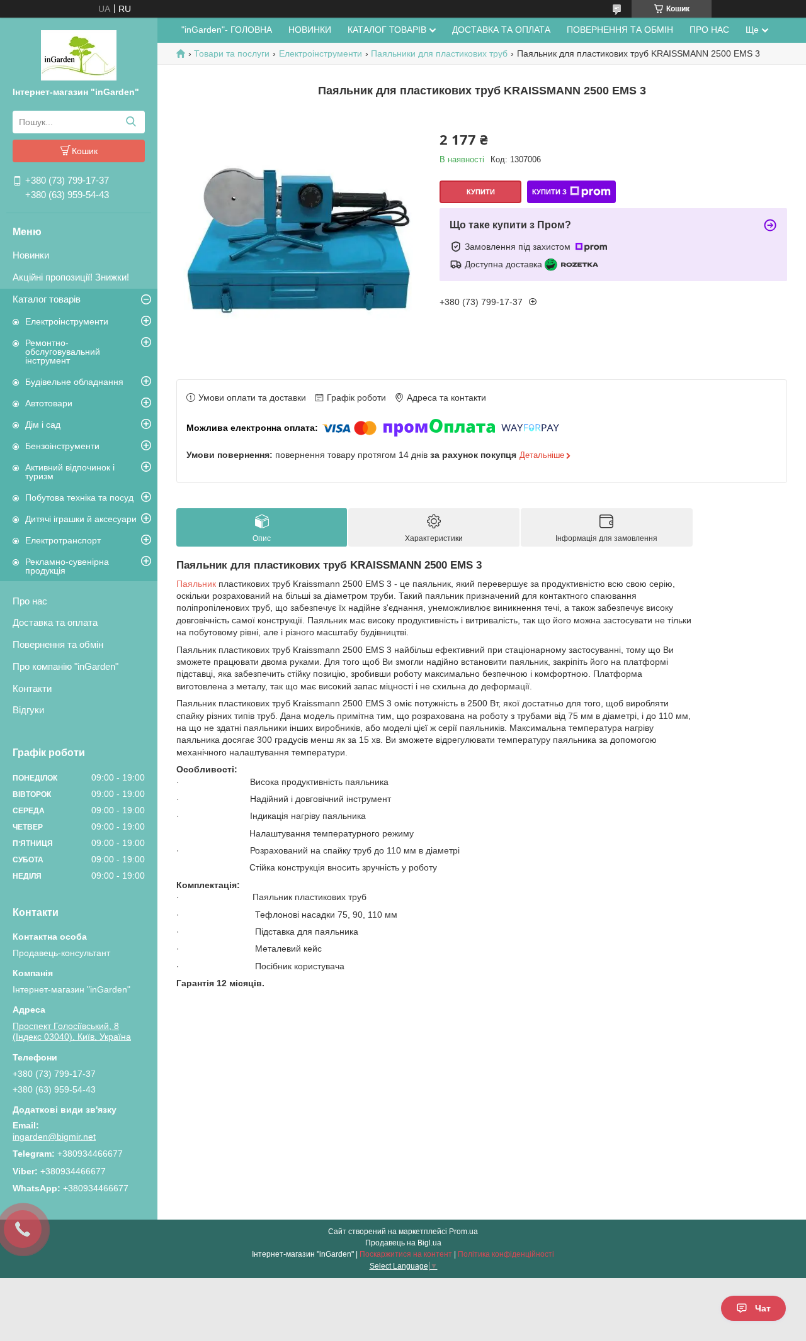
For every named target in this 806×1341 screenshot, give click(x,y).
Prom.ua (463, 1231)
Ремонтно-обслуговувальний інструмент (62, 351)
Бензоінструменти (62, 446)
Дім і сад (42, 425)
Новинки (31, 255)
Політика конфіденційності (506, 1254)
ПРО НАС (709, 30)
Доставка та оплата (55, 622)
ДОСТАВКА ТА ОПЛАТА (501, 30)
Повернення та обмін (58, 644)
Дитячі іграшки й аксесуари (81, 519)
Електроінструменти (66, 321)
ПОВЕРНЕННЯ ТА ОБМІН (620, 30)
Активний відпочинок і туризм (70, 471)
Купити (481, 192)
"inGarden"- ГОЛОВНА (226, 30)
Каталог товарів (47, 299)
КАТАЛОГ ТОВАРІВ (387, 30)
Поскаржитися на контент (406, 1254)
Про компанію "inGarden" (65, 666)
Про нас (30, 601)
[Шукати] (130, 122)
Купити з (549, 192)
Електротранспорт (63, 540)
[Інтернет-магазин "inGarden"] (78, 55)
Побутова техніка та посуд (79, 497)
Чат (763, 1308)
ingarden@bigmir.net (54, 1137)
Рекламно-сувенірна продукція (67, 566)
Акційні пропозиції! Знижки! (71, 277)
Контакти (32, 688)
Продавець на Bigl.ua (403, 1242)
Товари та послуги (232, 53)
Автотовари (48, 403)
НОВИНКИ (309, 30)
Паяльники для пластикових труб (439, 53)
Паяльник (196, 584)
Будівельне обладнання (74, 382)
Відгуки (28, 709)
